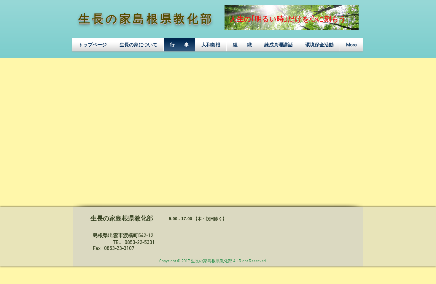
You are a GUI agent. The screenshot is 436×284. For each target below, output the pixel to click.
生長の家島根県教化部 (146, 19)
